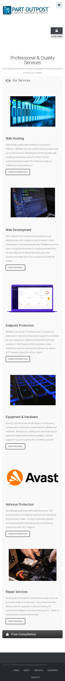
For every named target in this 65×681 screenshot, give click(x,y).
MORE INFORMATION (17, 172)
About (27, 670)
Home (16, 670)
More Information (15, 267)
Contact (35, 677)
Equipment (52, 670)
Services (38, 670)
